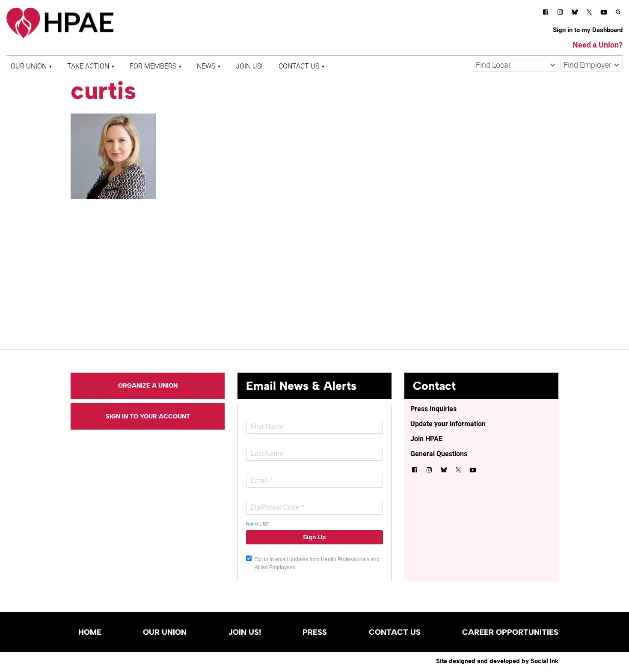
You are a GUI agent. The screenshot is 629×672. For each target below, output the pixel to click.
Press (315, 632)
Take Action (88, 66)
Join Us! (249, 66)
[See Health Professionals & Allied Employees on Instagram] (560, 13)
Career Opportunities (510, 632)
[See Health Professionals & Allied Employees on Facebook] (545, 13)
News (206, 66)
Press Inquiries (433, 409)
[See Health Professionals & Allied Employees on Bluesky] (574, 13)
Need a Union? (598, 44)
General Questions (438, 454)
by (497, 661)
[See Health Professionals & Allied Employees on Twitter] (589, 13)
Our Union (29, 66)
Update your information (448, 424)
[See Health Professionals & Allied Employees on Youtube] (603, 13)
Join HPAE (426, 439)
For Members (153, 66)
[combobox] (515, 65)
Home (89, 632)
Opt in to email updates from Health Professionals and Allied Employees (317, 563)
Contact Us (299, 66)
